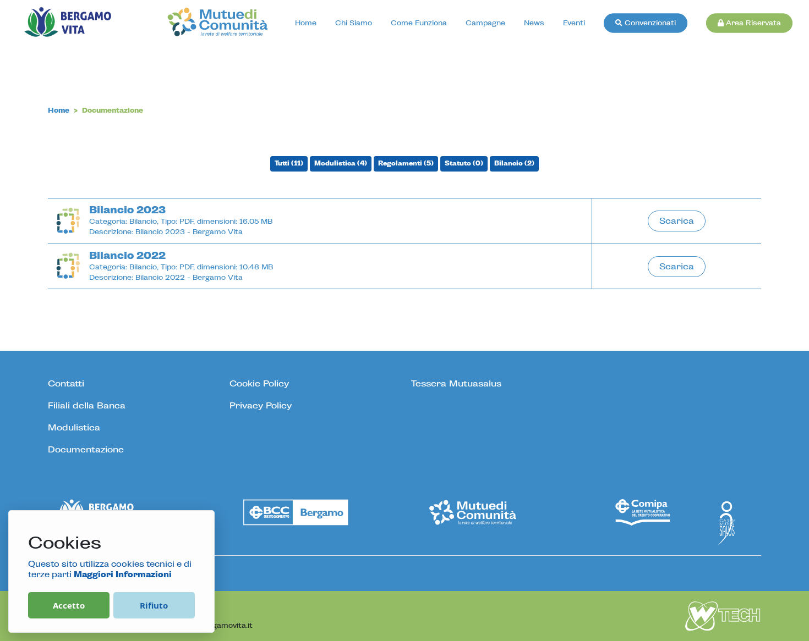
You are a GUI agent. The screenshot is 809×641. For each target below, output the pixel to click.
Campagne (485, 23)
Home (305, 23)
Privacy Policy (260, 405)
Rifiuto (154, 605)
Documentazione (86, 449)
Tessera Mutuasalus (456, 383)
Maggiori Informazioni (123, 575)
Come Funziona (419, 23)
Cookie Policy (259, 383)
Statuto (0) (464, 163)
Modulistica (74, 427)
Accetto (69, 605)
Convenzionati (649, 23)
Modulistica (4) (340, 163)
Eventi (574, 23)
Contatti (66, 383)
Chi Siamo (353, 23)
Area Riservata (752, 23)
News (534, 23)
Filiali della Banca (86, 405)
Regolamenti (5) (406, 163)
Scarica (676, 221)
